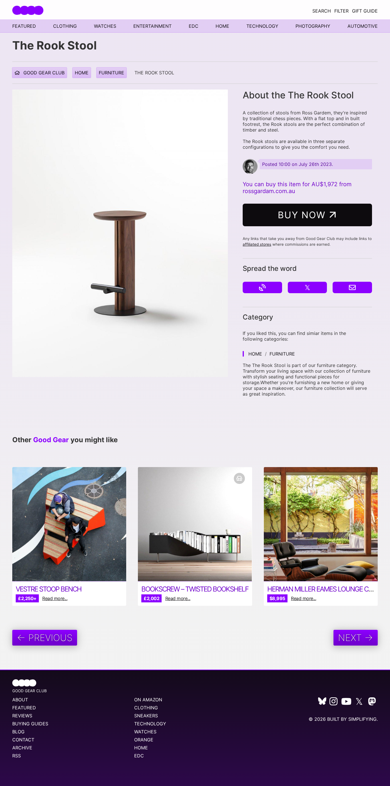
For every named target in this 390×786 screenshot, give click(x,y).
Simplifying (362, 719)
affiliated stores (257, 244)
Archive (22, 748)
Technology (262, 26)
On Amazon (148, 699)
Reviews (22, 715)
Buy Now (303, 215)
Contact (23, 740)
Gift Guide (365, 11)
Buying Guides (30, 724)
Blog (18, 732)
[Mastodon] (372, 703)
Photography (312, 26)
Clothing (65, 26)
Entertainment (152, 26)
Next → (355, 637)
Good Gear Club (43, 73)
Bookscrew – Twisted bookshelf (194, 589)
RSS (16, 756)
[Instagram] (333, 703)
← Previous (45, 637)
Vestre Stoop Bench (48, 589)
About (20, 699)
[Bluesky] (322, 703)
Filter (341, 11)
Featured (24, 26)
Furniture (111, 73)
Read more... (54, 598)
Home (222, 26)
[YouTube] (346, 703)
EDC (193, 26)
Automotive (362, 26)
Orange (143, 740)
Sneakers (146, 715)
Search (321, 11)
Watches (105, 26)
